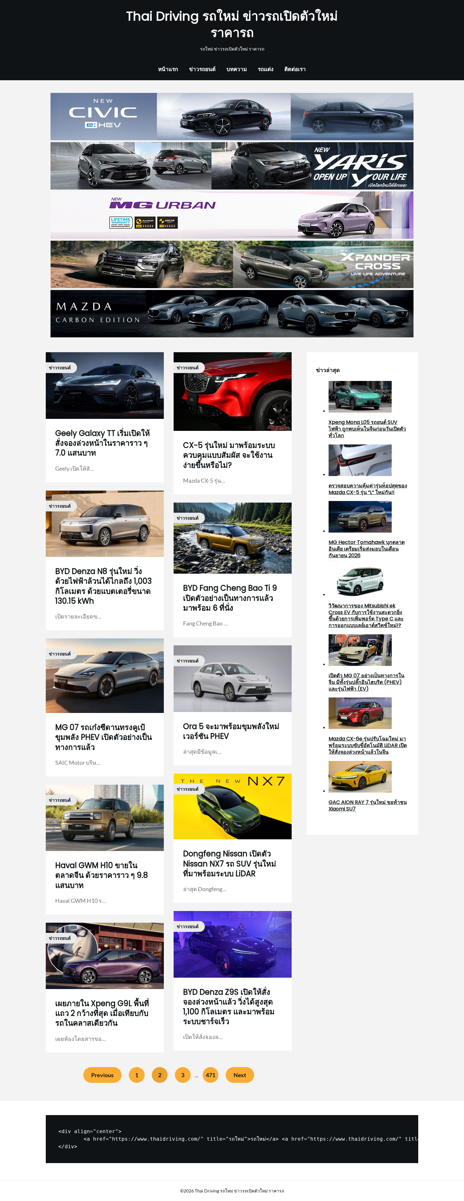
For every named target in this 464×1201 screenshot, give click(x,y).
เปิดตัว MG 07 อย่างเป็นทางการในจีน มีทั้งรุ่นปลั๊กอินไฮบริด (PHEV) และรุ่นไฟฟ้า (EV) (366, 682)
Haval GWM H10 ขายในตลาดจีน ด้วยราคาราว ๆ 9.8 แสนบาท (101, 875)
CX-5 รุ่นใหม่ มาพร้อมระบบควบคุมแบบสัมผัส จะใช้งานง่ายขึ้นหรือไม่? (229, 455)
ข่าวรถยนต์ (202, 69)
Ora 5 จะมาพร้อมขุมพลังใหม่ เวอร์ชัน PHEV (231, 731)
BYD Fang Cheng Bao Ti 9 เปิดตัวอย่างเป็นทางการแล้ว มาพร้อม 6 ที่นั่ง (230, 598)
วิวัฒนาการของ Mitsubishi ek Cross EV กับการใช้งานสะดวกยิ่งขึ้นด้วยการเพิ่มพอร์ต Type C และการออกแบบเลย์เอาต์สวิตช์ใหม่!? (366, 615)
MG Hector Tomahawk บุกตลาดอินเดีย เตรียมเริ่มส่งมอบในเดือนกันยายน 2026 (367, 549)
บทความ (237, 69)
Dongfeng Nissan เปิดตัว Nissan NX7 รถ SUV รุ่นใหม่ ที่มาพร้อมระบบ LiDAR (229, 863)
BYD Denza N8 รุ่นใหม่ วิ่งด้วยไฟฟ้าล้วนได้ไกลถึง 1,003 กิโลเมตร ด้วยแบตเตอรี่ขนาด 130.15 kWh (103, 586)
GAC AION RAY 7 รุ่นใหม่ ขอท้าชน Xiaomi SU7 (368, 805)
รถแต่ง (265, 69)
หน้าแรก (168, 69)
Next (240, 1074)
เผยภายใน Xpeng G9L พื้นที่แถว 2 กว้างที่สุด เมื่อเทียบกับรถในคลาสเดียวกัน (102, 1013)
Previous (102, 1074)
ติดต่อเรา (295, 69)
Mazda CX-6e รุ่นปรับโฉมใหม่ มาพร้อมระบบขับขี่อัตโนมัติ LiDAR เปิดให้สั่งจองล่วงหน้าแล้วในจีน (368, 745)
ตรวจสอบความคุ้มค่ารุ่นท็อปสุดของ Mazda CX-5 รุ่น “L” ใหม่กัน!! (368, 489)
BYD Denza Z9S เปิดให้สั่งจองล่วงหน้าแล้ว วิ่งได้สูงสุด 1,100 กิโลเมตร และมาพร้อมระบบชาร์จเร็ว (229, 1007)
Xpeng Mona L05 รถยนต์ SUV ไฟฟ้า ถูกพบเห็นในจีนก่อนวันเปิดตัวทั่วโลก (367, 429)
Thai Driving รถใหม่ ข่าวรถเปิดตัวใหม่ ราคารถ (232, 24)
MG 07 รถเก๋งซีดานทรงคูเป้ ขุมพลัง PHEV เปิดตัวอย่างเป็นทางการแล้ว (103, 737)
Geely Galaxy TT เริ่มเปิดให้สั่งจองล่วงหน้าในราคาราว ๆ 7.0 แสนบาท (102, 443)
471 (210, 1074)
